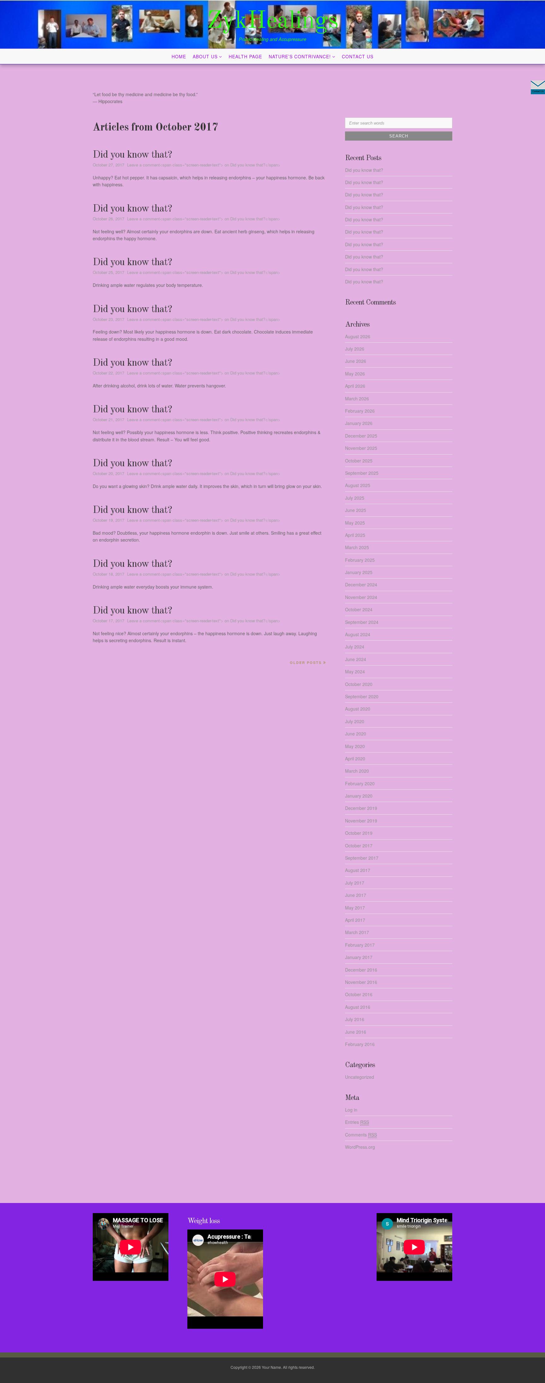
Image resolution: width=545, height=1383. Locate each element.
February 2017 (360, 945)
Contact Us (357, 56)
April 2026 (355, 386)
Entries (357, 1122)
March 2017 (357, 932)
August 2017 (357, 870)
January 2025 (358, 572)
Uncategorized (359, 1077)
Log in (351, 1110)
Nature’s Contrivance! (300, 56)
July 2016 (354, 1019)
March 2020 (357, 771)
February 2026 (360, 411)
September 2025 (361, 473)
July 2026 (354, 349)
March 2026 (357, 398)
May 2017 (355, 907)
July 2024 (354, 646)
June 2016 (355, 1032)
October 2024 (358, 609)
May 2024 (355, 671)
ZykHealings (272, 21)
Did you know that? (132, 155)
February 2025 (360, 560)
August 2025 (357, 485)
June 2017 (355, 895)
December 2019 (361, 808)
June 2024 (355, 659)
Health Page (245, 56)
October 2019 (358, 833)
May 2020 (355, 746)
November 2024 (361, 597)
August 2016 (357, 1007)
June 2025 (355, 510)
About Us (205, 56)
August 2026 (357, 336)
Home (179, 56)
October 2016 (358, 994)
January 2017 (358, 957)
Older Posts (306, 662)
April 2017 (355, 920)
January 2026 (358, 423)
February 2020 (360, 783)
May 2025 (355, 523)
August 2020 (357, 709)
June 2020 (355, 733)
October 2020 (358, 684)
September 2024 (361, 622)
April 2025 (355, 535)
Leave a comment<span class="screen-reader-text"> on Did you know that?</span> (203, 165)
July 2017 (354, 883)
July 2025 (354, 498)
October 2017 (358, 845)
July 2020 (354, 721)
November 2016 (361, 982)
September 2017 (361, 858)
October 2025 (358, 460)
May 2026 (355, 373)
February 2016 (360, 1044)
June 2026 (355, 361)
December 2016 (361, 970)
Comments (361, 1134)
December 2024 (361, 584)
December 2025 (361, 436)
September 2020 (361, 696)
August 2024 (357, 634)
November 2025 (361, 448)
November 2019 (361, 820)
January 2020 (358, 796)
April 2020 (355, 758)
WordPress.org (360, 1147)
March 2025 (357, 547)
